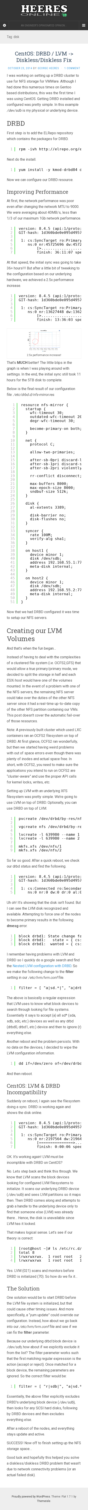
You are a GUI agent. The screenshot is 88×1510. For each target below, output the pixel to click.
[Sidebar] (4, 25)
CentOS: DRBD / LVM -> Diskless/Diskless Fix (44, 57)
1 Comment (72, 68)
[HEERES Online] (44, 10)
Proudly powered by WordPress (31, 1496)
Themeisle (43, 1501)
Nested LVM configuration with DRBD (42, 966)
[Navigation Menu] (83, 25)
